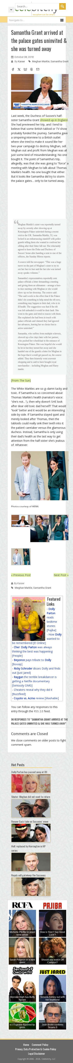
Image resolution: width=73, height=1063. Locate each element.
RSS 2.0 (38, 711)
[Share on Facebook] (13, 70)
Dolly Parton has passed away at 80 (29, 772)
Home (26, 1045)
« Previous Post (21, 575)
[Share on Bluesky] (25, 70)
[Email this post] (38, 69)
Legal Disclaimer (36, 1053)
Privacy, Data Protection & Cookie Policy (35, 1049)
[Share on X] (19, 70)
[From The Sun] (21, 380)
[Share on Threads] (31, 70)
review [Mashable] (36, 698)
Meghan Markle (40, 61)
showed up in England (54, 120)
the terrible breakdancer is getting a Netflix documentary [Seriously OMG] (34, 681)
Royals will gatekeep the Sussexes (28, 875)
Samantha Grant (60, 61)
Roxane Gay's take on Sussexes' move (29, 821)
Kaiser (22, 61)
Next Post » (61, 575)
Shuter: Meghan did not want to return (30, 797)
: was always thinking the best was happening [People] (32, 651)
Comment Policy (40, 1045)
